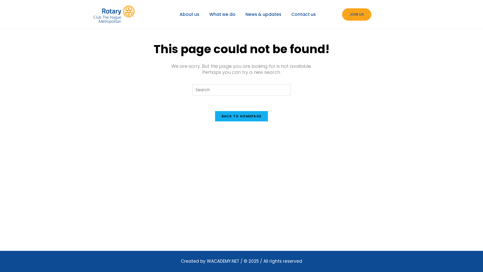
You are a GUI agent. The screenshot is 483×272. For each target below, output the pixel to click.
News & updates (263, 14)
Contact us (303, 14)
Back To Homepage (242, 116)
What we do (222, 14)
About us (189, 14)
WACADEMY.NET (223, 261)
